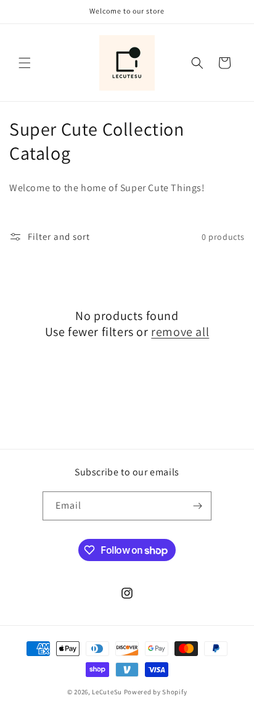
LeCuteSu (107, 691)
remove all (180, 332)
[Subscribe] (197, 505)
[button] (24, 62)
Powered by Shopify (155, 691)
